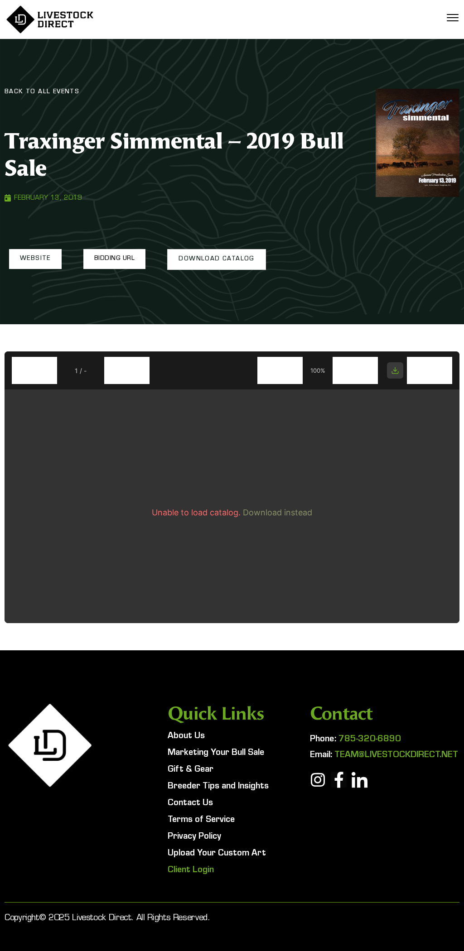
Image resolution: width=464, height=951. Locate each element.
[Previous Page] (34, 370)
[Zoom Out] (280, 370)
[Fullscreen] (429, 370)
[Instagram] (318, 780)
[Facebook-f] (339, 780)
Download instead (277, 512)
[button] (35, 259)
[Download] (395, 370)
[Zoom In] (355, 370)
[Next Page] (127, 370)
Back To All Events (42, 92)
